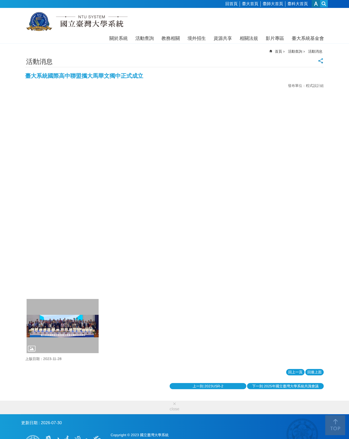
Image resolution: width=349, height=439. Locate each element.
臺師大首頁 (273, 4)
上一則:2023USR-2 (208, 386)
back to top (335, 425)
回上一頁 (295, 372)
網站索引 (324, 3)
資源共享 (223, 38)
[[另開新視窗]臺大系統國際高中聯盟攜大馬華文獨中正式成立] (63, 326)
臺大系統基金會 (308, 38)
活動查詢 (144, 38)
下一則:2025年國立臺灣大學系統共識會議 (285, 386)
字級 (316, 3)
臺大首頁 (250, 4)
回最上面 (314, 372)
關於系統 (118, 38)
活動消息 (315, 51)
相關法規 (249, 38)
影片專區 (275, 38)
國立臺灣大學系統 (76, 22)
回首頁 (231, 4)
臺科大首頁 (297, 4)
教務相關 (170, 38)
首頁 (278, 51)
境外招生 (197, 38)
